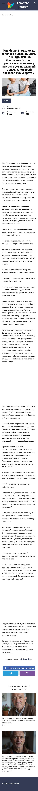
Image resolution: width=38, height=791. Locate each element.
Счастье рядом (23, 5)
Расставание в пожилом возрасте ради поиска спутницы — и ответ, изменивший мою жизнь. (18, 720)
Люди (6, 101)
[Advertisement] (19, 32)
